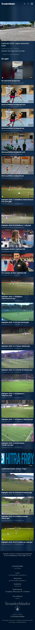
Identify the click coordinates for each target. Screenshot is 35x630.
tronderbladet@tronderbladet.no (17, 575)
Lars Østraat (17, 568)
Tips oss (17, 598)
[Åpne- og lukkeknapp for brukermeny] (24, 3)
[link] (8, 3)
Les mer (28, 555)
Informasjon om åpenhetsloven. (17, 622)
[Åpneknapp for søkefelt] (28, 3)
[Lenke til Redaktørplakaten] (17, 608)
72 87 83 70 (17, 586)
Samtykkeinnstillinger (18, 616)
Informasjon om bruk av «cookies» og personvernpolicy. (17, 620)
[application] (17, 31)
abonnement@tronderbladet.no (17, 580)
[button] (17, 31)
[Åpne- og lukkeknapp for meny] (32, 3)
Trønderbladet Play (6, 48)
